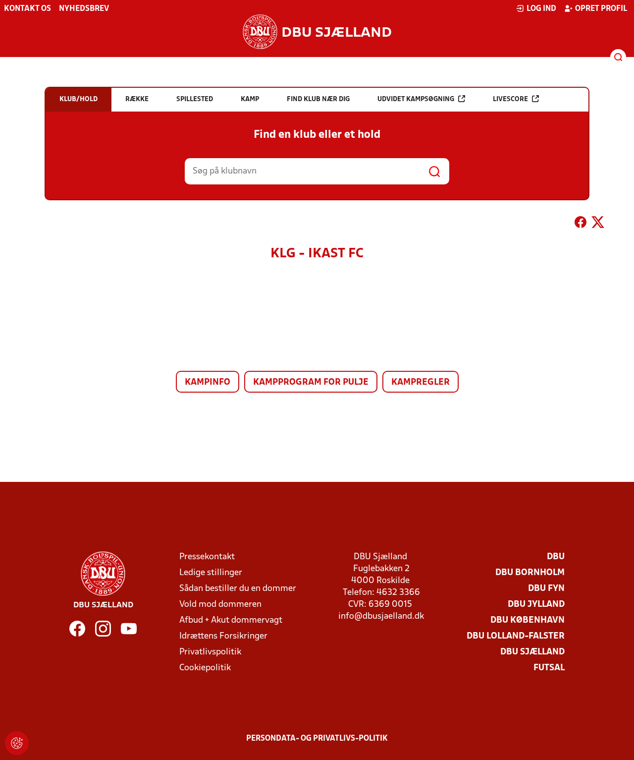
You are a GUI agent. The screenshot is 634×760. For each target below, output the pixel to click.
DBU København (527, 620)
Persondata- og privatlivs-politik (317, 738)
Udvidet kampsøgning (415, 99)
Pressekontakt (207, 557)
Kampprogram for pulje (311, 382)
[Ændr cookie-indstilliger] (17, 743)
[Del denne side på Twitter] (597, 224)
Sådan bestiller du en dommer (237, 589)
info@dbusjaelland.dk (381, 616)
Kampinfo (207, 382)
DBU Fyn (546, 589)
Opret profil (601, 8)
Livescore (510, 99)
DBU (556, 557)
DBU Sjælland (532, 652)
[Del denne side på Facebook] (580, 224)
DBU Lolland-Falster (516, 636)
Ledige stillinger (210, 573)
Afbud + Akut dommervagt (230, 620)
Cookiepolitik (205, 668)
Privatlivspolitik (210, 652)
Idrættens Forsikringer (223, 636)
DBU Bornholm (530, 573)
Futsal (549, 668)
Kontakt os (27, 8)
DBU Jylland (536, 604)
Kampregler (420, 382)
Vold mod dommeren (220, 604)
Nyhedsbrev (84, 8)
